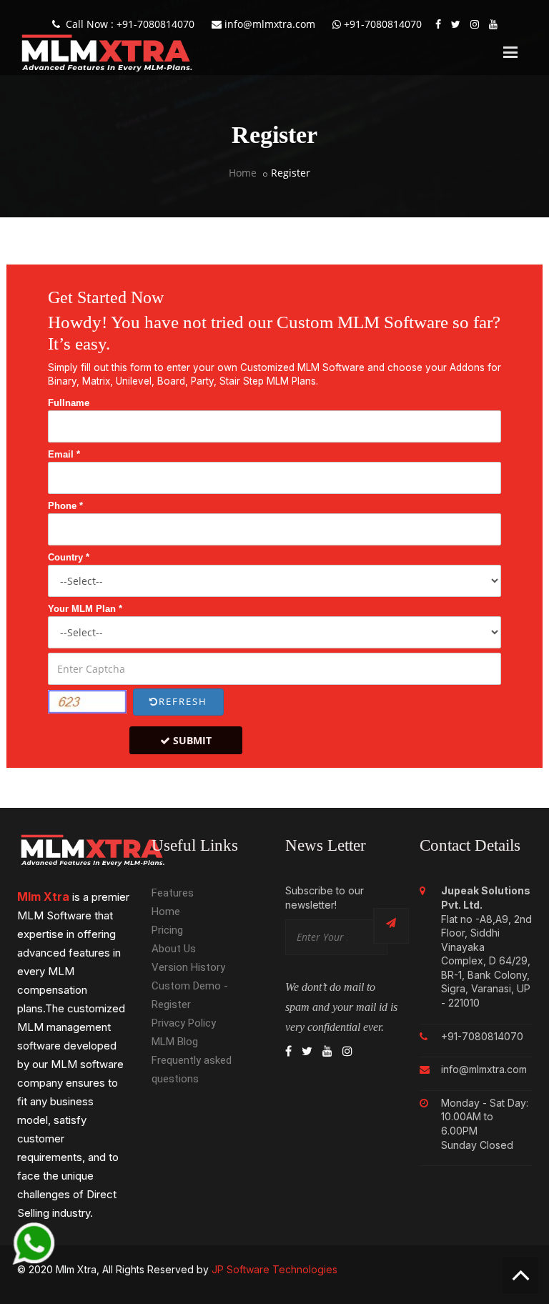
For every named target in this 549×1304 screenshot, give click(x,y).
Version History (188, 967)
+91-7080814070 (381, 24)
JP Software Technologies (274, 1269)
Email (64, 454)
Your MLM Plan (85, 608)
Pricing (167, 930)
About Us (174, 948)
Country (68, 557)
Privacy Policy (184, 1023)
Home (243, 172)
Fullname (68, 402)
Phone (65, 505)
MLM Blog (175, 1041)
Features (173, 892)
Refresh (183, 701)
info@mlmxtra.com (268, 24)
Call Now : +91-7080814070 (127, 24)
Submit (191, 740)
